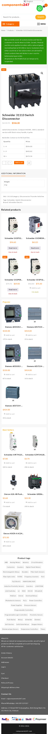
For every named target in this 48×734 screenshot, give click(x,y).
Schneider (11, 200)
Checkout (5, 678)
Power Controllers (35, 600)
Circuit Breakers (37, 562)
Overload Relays (32, 596)
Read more (13, 248)
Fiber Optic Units (9, 576)
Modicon (13, 596)
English (29, 1)
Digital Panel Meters (33, 567)
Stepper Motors (37, 624)
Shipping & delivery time (10, 687)
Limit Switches (10, 591)
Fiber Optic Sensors (37, 572)
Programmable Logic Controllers (16, 615)
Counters (20, 567)
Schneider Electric (16, 202)
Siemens (37, 619)
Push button (11, 619)
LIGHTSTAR (39, 586)
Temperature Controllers (29, 629)
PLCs (25, 600)
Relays (20, 619)
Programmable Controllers (23, 610)
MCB (23, 591)
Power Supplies (16, 605)
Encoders (25, 572)
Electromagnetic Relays (11, 572)
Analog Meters (15, 562)
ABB (6, 562)
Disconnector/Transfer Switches (32, 196)
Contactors (11, 567)
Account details (7, 658)
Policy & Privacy (7, 683)
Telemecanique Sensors (10, 629)
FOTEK (20, 576)
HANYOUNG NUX (29, 581)
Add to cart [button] (10, 335)
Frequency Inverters (32, 576)
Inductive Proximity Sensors (14, 586)
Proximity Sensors (36, 615)
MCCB (30, 591)
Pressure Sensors (30, 605)
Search (40, 17)
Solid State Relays (22, 624)
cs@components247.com (16, 699)
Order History (6, 653)
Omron (20, 596)
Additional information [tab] (13, 173)
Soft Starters (9, 624)
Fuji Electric (16, 581)
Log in (3, 667)
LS (19, 591)
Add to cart (19, 162)
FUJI (42, 576)
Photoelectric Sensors (13, 600)
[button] (42, 73)
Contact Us (6, 694)
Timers (43, 629)
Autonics (26, 562)
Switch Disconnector (23, 200)
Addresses (5, 662)
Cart (3, 673)
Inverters (29, 586)
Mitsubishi (38, 591)
